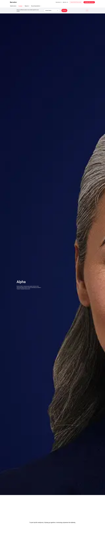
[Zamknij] (87, 10)
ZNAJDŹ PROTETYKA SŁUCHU (75, 2)
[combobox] (51, 10)
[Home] (13, 2)
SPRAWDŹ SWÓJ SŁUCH (89, 2)
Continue (64, 10)
